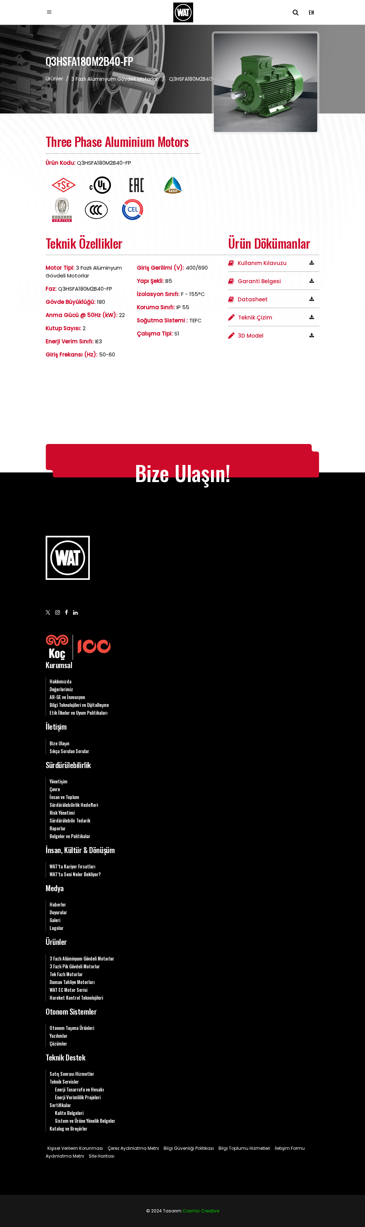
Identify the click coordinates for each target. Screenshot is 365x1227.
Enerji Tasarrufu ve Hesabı (79, 1089)
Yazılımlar (58, 1035)
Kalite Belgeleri (69, 1112)
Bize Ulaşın (59, 743)
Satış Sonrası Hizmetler (72, 1073)
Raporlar (58, 828)
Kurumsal (59, 664)
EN (311, 12)
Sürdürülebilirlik (68, 764)
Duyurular (58, 912)
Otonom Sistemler (71, 1011)
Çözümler (58, 1043)
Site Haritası (101, 1156)
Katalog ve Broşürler (68, 1128)
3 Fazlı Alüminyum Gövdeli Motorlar (114, 79)
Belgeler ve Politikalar (70, 836)
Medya (55, 887)
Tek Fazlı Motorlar (66, 974)
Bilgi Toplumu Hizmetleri (244, 1148)
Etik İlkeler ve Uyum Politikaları (78, 712)
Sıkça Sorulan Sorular (69, 751)
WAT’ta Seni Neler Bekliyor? (75, 874)
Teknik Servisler (64, 1081)
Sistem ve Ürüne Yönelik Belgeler (85, 1120)
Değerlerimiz (61, 689)
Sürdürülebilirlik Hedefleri (74, 804)
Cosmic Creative (200, 1211)
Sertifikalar (60, 1105)
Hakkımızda (60, 681)
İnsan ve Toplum (64, 796)
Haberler (58, 904)
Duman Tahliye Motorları (72, 981)
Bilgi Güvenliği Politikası (189, 1148)
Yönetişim (58, 781)
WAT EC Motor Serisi (68, 989)
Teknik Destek (66, 1057)
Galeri (55, 920)
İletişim (56, 726)
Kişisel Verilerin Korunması (75, 1148)
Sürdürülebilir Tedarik (70, 820)
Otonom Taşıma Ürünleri (72, 1027)
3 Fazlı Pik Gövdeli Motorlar (75, 966)
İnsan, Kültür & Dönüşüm (80, 849)
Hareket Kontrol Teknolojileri (76, 997)
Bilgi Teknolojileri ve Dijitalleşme (79, 704)
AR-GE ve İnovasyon (67, 696)
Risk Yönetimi (62, 812)
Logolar (56, 927)
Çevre (55, 789)
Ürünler (56, 941)
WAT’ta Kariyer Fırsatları (72, 866)
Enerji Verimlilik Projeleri (78, 1097)
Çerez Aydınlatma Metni (133, 1148)
